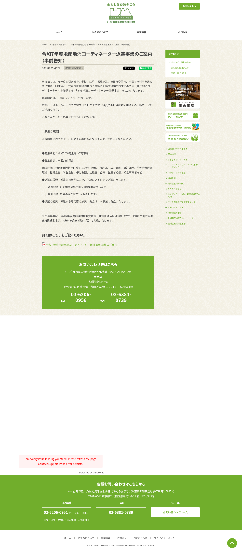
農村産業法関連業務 (177, 223)
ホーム (59, 32)
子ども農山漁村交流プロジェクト (182, 202)
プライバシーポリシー (165, 538)
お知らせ (182, 32)
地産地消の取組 (175, 213)
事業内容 (141, 32)
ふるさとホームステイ (178, 159)
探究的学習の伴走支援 (178, 148)
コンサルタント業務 (177, 172)
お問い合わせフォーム (175, 512)
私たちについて (100, 32)
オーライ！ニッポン (177, 207)
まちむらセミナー (176, 189)
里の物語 (172, 154)
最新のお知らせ (59, 44)
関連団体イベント (179, 73)
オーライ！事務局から (181, 62)
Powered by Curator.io (91, 472)
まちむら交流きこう (180, 67)
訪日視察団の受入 (176, 183)
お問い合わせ (189, 6)
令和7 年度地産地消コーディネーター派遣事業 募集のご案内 (81, 245)
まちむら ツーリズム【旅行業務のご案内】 (184, 195)
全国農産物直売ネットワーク (180, 218)
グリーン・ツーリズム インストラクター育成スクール (184, 166)
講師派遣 (172, 178)
